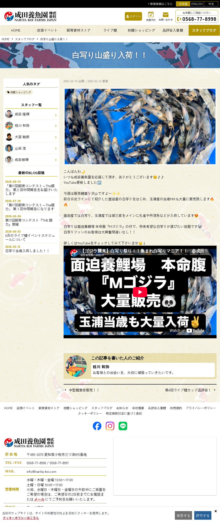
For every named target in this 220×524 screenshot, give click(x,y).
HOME (15, 30)
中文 (211, 4)
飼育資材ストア (49, 408)
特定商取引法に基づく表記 (124, 413)
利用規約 (176, 408)
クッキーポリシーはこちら (21, 518)
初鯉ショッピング (20, 92)
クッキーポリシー (90, 413)
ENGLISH (197, 4)
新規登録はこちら (161, 4)
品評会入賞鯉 (157, 408)
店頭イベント (26, 408)
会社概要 (138, 408)
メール (39, 499)
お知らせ (122, 408)
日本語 (183, 4)
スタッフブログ (25, 39)
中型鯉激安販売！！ (84, 390)
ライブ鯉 (110, 30)
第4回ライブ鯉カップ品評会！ (188, 390)
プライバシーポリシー (201, 408)
